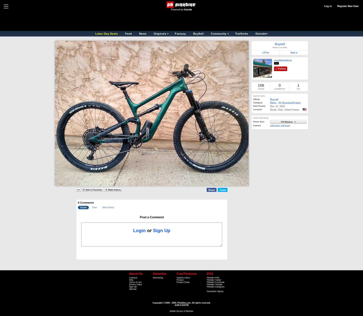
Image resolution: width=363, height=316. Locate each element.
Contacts (133, 277)
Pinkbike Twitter (214, 280)
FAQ (131, 280)
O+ (276, 63)
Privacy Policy (135, 284)
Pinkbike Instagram (215, 287)
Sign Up (161, 230)
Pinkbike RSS (213, 277)
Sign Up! (133, 287)
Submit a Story (183, 277)
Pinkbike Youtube (215, 284)
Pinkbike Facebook (215, 282)
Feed (128, 33)
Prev (266, 52)
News (143, 33)
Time (94, 207)
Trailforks (241, 33)
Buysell (274, 99)
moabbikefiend (283, 60)
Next (293, 52)
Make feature (114, 190)
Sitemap (133, 289)
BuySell (198, 33)
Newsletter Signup (215, 291)
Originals (160, 33)
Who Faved (108, 207)
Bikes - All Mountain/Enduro (285, 102)
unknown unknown (280, 125)
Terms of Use (135, 282)
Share (211, 190)
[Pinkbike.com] (182, 4)
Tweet (222, 190)
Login (139, 230)
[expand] (78, 190)
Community (218, 33)
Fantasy (180, 33)
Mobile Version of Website (181, 311)
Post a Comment (152, 217)
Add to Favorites (93, 190)
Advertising (158, 277)
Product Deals (183, 282)
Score (83, 207)
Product (180, 280)
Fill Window (287, 122)
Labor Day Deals (107, 33)
